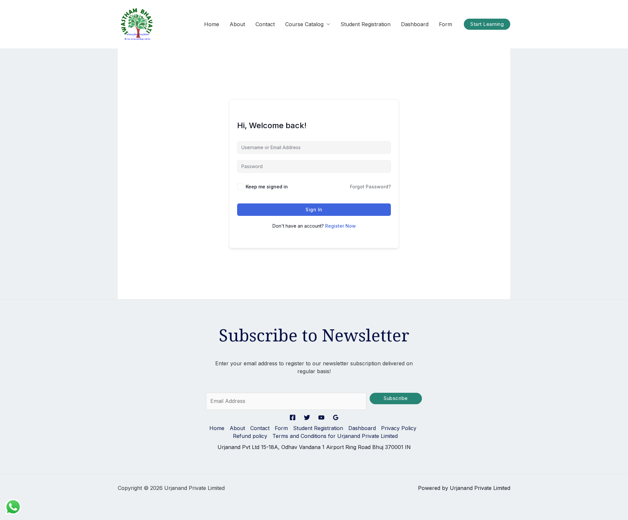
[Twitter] (307, 417)
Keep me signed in (267, 186)
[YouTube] (321, 417)
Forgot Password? (370, 186)
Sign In (314, 209)
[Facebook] (292, 417)
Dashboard (414, 24)
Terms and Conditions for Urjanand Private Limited (335, 436)
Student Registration (365, 24)
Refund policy (250, 436)
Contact (265, 24)
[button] (487, 24)
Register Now (340, 226)
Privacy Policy (398, 428)
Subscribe (396, 398)
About (237, 24)
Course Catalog (304, 24)
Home (211, 24)
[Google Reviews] (336, 417)
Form (445, 24)
